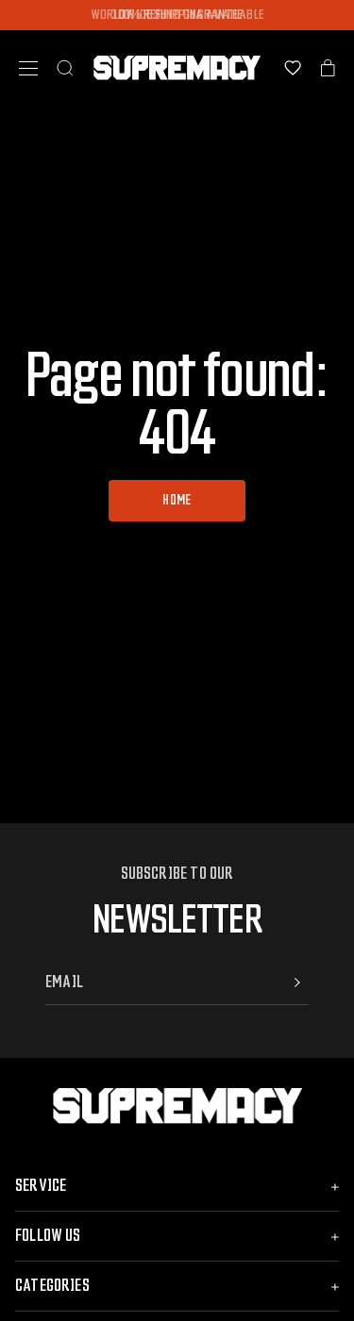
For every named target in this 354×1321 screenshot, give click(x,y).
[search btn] (65, 67)
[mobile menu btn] (28, 68)
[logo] (177, 68)
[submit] (297, 982)
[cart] (328, 67)
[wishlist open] (292, 67)
